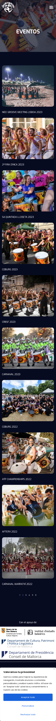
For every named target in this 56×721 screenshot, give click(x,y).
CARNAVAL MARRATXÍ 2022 (17, 584)
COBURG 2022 (10, 426)
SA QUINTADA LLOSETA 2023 (18, 217)
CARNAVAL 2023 (11, 374)
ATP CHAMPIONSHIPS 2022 (16, 479)
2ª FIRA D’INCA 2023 (13, 164)
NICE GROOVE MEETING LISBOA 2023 (22, 112)
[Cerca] (54, 669)
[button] (51, 7)
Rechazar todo (28, 714)
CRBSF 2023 (8, 321)
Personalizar (28, 705)
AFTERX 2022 (9, 531)
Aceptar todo (28, 697)
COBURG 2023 (10, 269)
